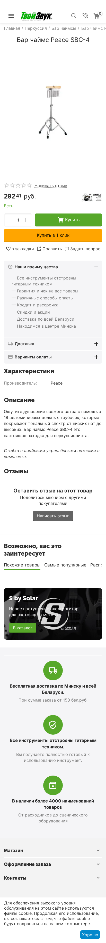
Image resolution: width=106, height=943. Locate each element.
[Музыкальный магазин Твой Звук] (36, 15)
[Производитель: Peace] (92, 197)
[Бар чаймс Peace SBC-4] (53, 111)
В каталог (22, 627)
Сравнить (52, 248)
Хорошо (90, 934)
